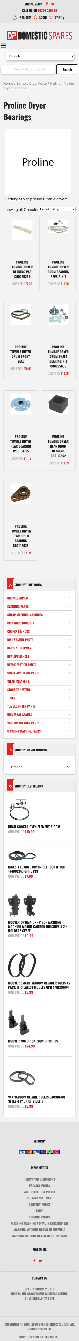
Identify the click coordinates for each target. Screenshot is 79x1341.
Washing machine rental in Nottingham (39, 1236)
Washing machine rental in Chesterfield (39, 1223)
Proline (55, 83)
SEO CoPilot (53, 1337)
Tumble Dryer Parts (31, 83)
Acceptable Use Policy (39, 1192)
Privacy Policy (39, 1185)
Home (8, 83)
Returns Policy (39, 1217)
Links (39, 1210)
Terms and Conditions (39, 1179)
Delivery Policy (39, 1204)
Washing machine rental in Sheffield (39, 1229)
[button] (32, 223)
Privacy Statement (39, 1198)
